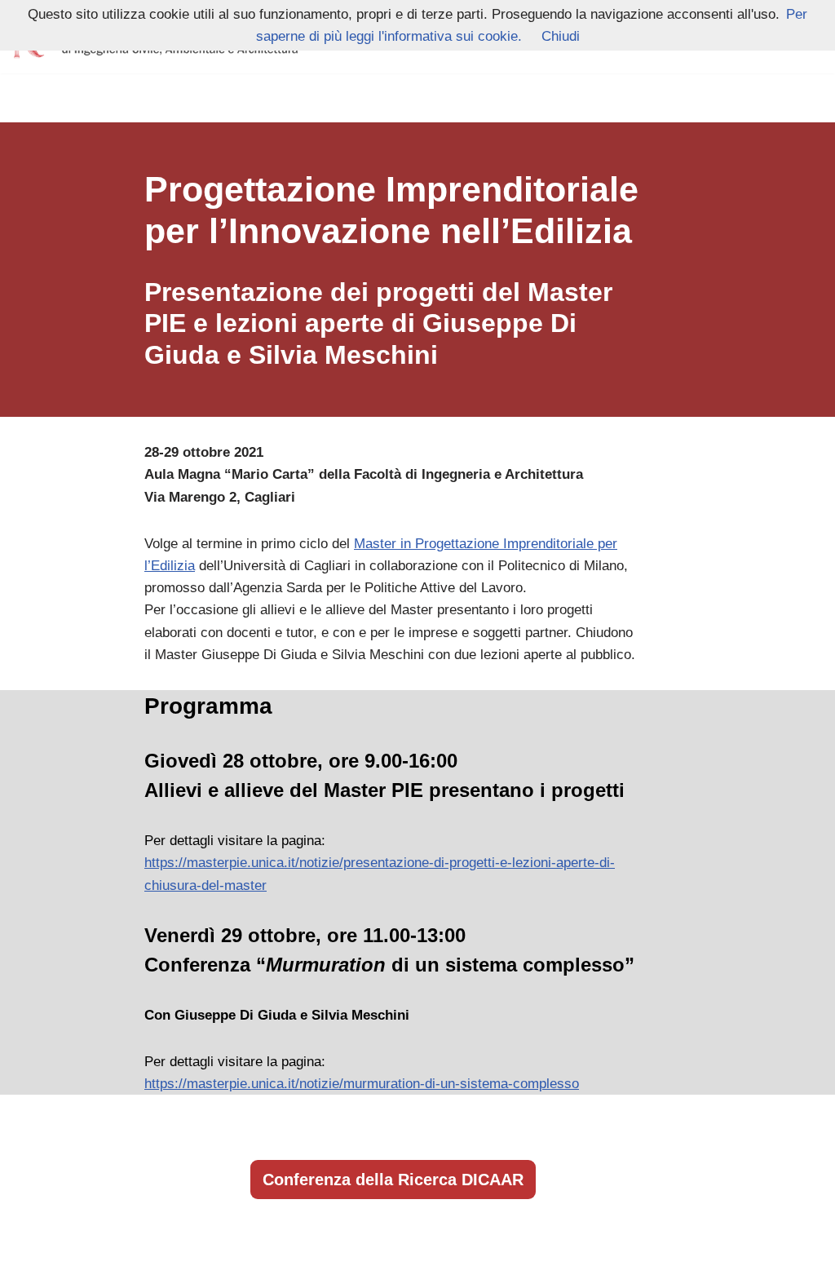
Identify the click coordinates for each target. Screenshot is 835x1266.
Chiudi (560, 36)
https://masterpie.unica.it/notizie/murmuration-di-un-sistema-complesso (361, 1083)
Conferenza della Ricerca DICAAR (393, 1180)
